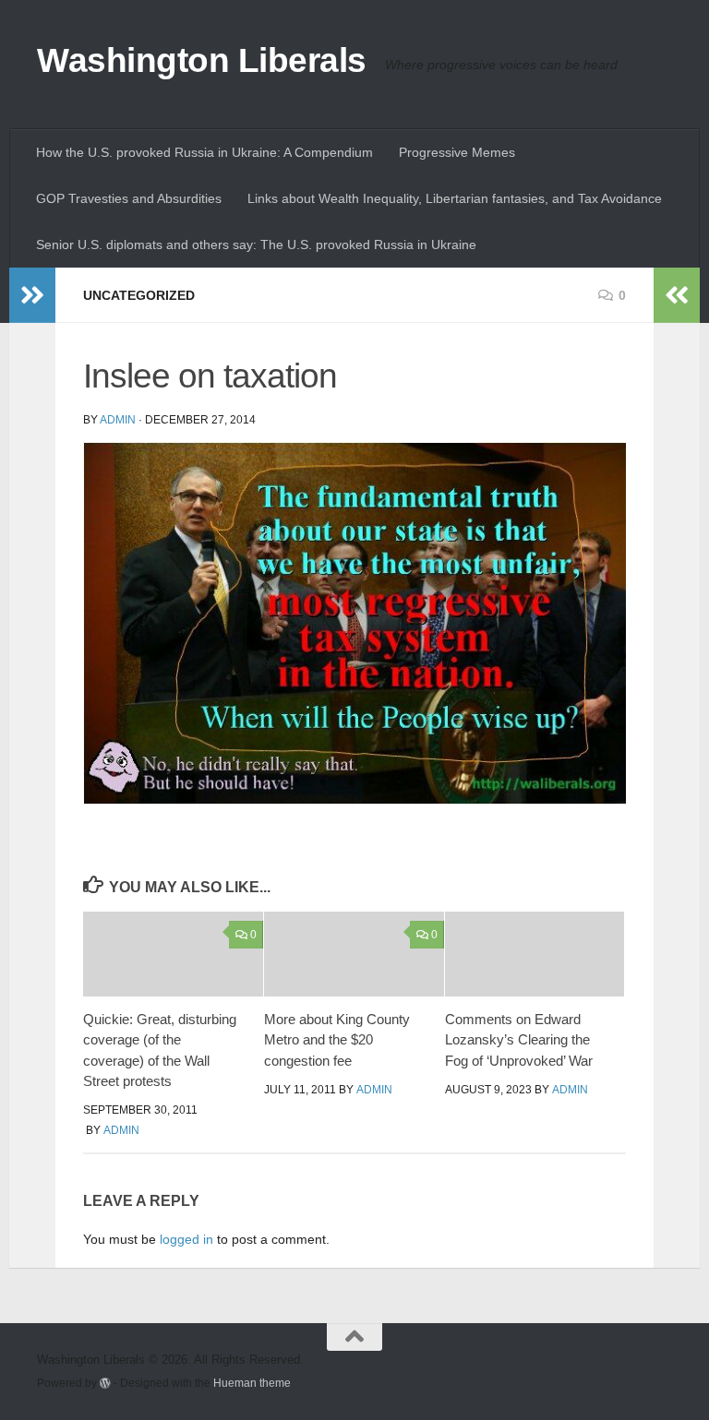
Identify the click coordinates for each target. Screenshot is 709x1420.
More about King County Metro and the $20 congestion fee (337, 1039)
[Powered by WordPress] (105, 1383)
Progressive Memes (457, 152)
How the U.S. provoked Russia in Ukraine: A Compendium (204, 152)
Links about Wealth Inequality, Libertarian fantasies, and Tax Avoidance (454, 198)
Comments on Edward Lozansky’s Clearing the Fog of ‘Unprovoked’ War (519, 1039)
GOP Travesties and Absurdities (129, 198)
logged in (186, 1239)
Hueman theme (252, 1383)
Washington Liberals (202, 60)
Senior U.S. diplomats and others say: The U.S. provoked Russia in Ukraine (256, 244)
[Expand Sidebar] (32, 295)
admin (118, 419)
